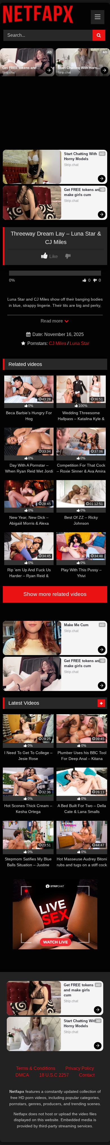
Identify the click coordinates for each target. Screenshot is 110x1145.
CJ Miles (57, 343)
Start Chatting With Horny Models (79, 68)
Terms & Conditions (35, 1068)
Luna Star (79, 343)
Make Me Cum (76, 625)
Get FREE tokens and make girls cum (19, 68)
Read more (52, 321)
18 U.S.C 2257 (54, 1075)
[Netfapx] (45, 15)
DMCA (22, 1075)
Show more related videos (55, 594)
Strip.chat (8, 72)
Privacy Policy (79, 1068)
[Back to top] (92, 1128)
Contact (86, 1075)
